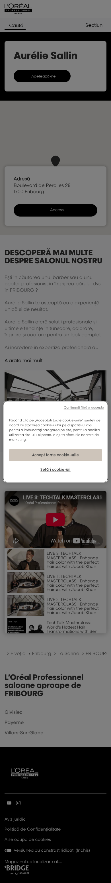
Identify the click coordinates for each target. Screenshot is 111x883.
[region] (55, 441)
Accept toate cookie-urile (55, 455)
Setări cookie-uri (55, 469)
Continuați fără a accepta (84, 407)
